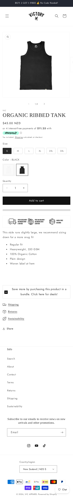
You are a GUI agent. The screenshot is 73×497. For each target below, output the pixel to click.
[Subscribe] (62, 432)
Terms (10, 382)
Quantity (7, 181)
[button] (7, 16)
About (10, 366)
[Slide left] (29, 104)
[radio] (7, 151)
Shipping (19, 137)
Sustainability (16, 318)
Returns (12, 311)
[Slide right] (44, 104)
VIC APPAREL (31, 494)
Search (11, 358)
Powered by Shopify (47, 494)
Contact (11, 374)
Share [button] (10, 328)
